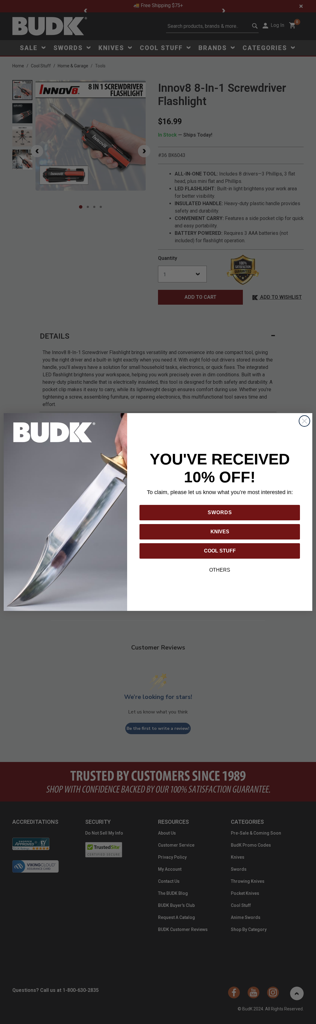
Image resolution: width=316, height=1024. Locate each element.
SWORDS (220, 512)
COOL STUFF (220, 550)
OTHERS (219, 570)
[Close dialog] (304, 421)
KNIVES (219, 531)
